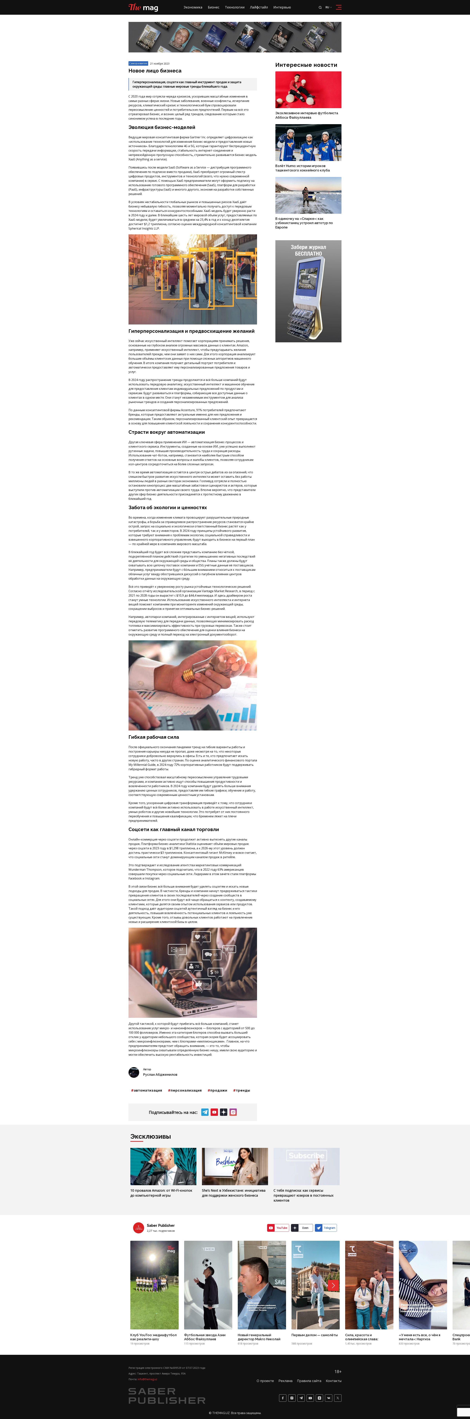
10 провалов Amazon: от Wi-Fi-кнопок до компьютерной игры (161, 1193)
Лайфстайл (259, 7)
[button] (333, 1285)
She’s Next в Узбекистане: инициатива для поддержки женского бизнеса (233, 1193)
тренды (243, 1090)
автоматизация (148, 1090)
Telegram (329, 1228)
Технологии (235, 7)
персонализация (186, 1090)
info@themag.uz (147, 1379)
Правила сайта (309, 1381)
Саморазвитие (138, 63)
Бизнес (213, 7)
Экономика (193, 7)
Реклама (285, 1381)
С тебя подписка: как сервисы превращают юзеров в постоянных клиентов (303, 1195)
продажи (218, 1090)
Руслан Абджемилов (160, 1074)
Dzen (305, 1228)
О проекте (265, 1381)
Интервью (282, 7)
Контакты (333, 1381)
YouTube (282, 1228)
